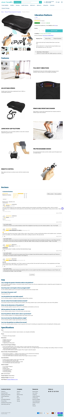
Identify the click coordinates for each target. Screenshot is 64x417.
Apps (18, 396)
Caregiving (35, 394)
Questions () (12, 201)
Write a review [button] (50, 193)
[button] (37, 20)
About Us (18, 391)
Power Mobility (5, 5)
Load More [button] (32, 274)
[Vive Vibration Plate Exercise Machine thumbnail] (7, 49)
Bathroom (32, 5)
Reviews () (5, 201)
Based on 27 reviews (6, 194)
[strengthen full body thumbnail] (20, 49)
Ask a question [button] (58, 193)
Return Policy (48, 38)
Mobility (12, 5)
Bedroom (39, 5)
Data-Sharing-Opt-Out (5, 404)
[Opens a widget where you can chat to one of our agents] (60, 415)
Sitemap (18, 401)
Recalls (34, 404)
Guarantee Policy (4, 393)
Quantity (36, 28)
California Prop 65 (36, 402)
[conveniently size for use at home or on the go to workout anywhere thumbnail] (24, 49)
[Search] (40, 2)
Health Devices (24, 5)
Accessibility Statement (5, 399)
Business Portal (20, 394)
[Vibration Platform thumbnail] (3, 49)
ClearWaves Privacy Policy (6, 402)
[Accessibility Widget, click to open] (62, 208)
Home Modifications (36, 401)
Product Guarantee (57, 38)
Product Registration (5, 396)
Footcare (52, 5)
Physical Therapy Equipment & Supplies (13, 11)
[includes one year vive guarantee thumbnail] (7, 53)
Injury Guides (35, 393)
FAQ (2, 397)
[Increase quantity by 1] (43, 30)
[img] (9, 204)
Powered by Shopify (4, 413)
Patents (18, 397)
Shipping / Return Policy (5, 394)
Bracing (18, 5)
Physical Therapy (6, 8)
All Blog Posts (35, 397)
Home (2, 11)
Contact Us (3, 391)
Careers (18, 399)
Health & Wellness (36, 396)
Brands (18, 393)
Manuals (34, 405)
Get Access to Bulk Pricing (48, 35)
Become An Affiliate (36, 399)
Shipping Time (39, 38)
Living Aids (45, 5)
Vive (36, 17)
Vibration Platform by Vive (12, 379)
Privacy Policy (4, 401)
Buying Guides (35, 391)
